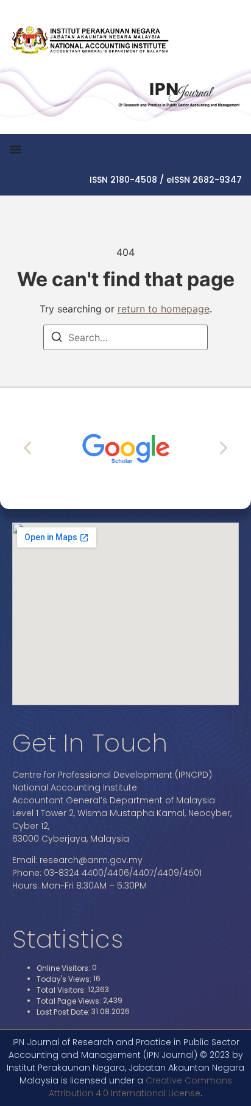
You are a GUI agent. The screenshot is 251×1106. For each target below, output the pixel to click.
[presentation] (28, 448)
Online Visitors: (64, 968)
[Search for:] (125, 337)
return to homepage (164, 309)
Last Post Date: (64, 1012)
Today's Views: (65, 979)
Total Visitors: (62, 990)
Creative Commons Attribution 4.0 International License (140, 1086)
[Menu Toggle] (15, 149)
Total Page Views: (70, 1001)
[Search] (56, 338)
